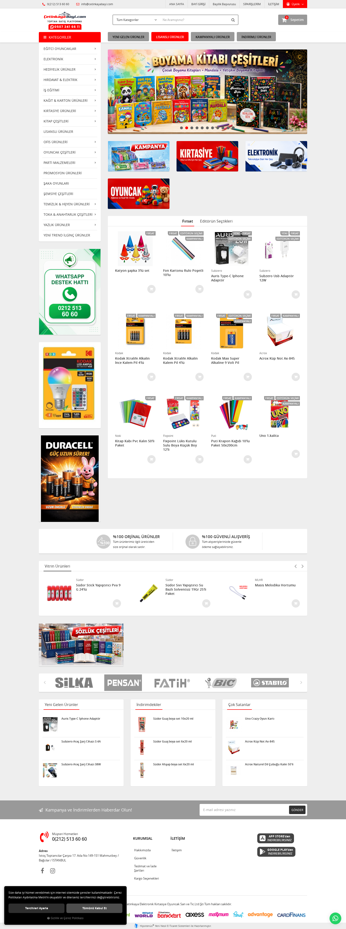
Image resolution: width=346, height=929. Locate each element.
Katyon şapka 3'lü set (132, 270)
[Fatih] (124, 682)
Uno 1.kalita (269, 436)
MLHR (259, 580)
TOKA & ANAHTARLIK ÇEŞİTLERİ (68, 214)
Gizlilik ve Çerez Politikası (67, 918)
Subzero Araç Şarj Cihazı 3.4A (81, 741)
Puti (213, 436)
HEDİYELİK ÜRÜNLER (60, 69)
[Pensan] (75, 682)
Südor (80, 580)
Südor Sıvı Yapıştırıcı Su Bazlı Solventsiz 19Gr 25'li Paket (185, 589)
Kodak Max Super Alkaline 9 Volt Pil (225, 360)
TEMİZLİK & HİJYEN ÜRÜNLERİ (67, 204)
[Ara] (233, 20)
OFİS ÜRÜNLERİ (56, 142)
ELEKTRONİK (53, 59)
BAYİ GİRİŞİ (198, 4)
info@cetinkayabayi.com (96, 4)
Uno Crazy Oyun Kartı (259, 719)
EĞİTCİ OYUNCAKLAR (60, 48)
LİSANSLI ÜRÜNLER (58, 131)
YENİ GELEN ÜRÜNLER (128, 37)
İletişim (177, 850)
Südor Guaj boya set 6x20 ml (172, 741)
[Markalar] (173, 682)
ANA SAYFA (176, 4)
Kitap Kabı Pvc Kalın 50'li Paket (134, 443)
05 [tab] (202, 127)
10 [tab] (228, 127)
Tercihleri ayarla (36, 908)
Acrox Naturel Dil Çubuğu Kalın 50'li (269, 764)
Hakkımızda (142, 850)
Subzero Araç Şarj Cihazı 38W (81, 764)
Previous (112, 92)
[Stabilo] (222, 682)
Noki (118, 436)
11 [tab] (233, 127)
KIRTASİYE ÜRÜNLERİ (60, 111)
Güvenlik (140, 858)
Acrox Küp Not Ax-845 (277, 358)
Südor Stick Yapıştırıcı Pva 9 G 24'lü (98, 587)
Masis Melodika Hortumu (275, 585)
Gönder (297, 810)
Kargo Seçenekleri (146, 878)
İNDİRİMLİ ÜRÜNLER (256, 37)
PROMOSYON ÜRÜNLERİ (63, 173)
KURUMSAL (142, 838)
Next (302, 92)
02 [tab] (186, 127)
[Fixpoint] (271, 682)
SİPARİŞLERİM (252, 4)
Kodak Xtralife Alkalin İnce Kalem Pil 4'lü (132, 360)
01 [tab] (181, 127)
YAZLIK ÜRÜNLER (57, 225)
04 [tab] (197, 127)
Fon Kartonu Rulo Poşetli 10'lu (183, 272)
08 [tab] (217, 127)
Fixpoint (168, 436)
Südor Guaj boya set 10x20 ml (173, 719)
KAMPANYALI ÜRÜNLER (213, 37)
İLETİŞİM (273, 4)
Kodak (119, 353)
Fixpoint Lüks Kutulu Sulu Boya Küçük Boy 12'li (180, 445)
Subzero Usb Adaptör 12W (276, 278)
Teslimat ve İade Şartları (145, 868)
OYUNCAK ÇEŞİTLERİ (60, 152)
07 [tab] (212, 127)
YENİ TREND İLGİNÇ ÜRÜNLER (67, 235)
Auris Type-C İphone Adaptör (227, 278)
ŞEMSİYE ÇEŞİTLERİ (58, 193)
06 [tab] (207, 127)
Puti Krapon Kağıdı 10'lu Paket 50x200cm (230, 443)
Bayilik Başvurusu (224, 4)
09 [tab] (222, 127)
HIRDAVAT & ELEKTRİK (60, 79)
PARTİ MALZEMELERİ (59, 162)
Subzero (216, 270)
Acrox (263, 353)
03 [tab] (191, 127)
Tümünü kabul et (94, 908)
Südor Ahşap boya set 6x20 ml (173, 764)
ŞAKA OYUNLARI (56, 183)
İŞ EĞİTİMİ (51, 90)
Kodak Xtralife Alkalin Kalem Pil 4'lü (180, 360)
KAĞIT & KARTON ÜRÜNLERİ (66, 100)
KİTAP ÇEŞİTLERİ (56, 121)
